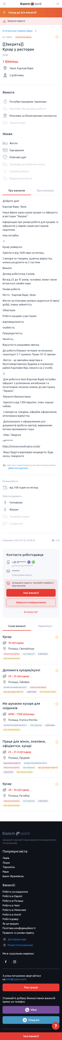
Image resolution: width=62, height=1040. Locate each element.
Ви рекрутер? (31, 612)
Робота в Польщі (13, 900)
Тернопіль (9, 867)
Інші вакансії (31, 592)
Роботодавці (10, 919)
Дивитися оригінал (18, 468)
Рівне (6, 871)
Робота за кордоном (15, 891)
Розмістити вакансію (20, 945)
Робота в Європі (12, 896)
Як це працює (11, 923)
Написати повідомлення (31, 602)
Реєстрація (31, 987)
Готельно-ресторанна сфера (17, 31)
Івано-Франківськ (13, 876)
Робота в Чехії (11, 905)
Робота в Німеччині (14, 909)
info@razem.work (16, 979)
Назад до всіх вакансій (22, 12)
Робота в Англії (12, 914)
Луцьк (6, 862)
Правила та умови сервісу (18, 932)
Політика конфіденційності (19, 928)
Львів (6, 858)
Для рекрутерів (17, 939)
